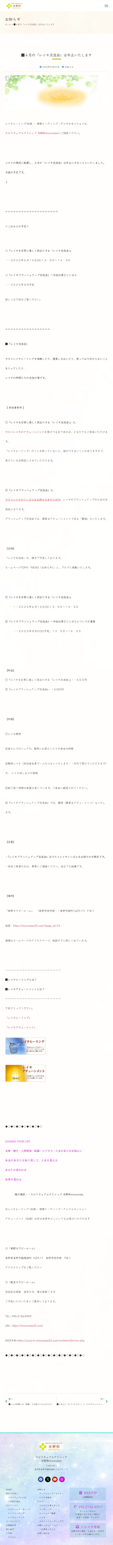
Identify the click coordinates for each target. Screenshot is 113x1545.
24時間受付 (87, 1497)
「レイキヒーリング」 (18, 1018)
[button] (106, 6)
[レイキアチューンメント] (25, 1082)
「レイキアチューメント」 (21, 1027)
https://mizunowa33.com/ (27, 1325)
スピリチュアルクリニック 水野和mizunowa (31, 133)
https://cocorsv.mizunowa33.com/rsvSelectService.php (50, 1340)
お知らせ (12, 19)
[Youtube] (55, 1479)
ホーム (8, 24)
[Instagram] (62, 1479)
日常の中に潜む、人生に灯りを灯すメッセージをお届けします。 (87, 1533)
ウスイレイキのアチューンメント (24, 432)
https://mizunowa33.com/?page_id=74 (36, 925)
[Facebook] (41, 1479)
